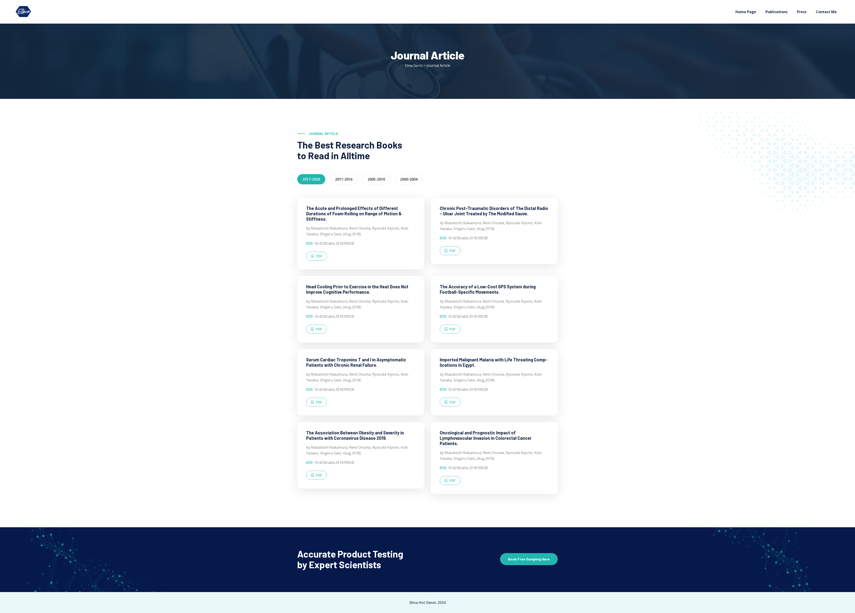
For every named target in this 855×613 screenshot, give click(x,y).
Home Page (745, 11)
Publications (776, 11)
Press (801, 11)
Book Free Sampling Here (529, 559)
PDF (319, 256)
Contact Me (826, 11)
